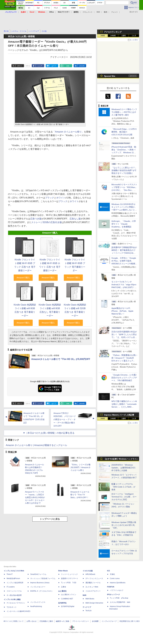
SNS (98, 12)
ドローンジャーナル (14, 591)
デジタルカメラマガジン (16, 603)
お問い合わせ (32, 621)
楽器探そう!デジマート (69, 578)
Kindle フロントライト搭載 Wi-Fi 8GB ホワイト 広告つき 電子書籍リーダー (49, 265)
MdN (84, 595)
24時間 (113, 36)
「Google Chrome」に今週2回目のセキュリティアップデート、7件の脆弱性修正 (124, 378)
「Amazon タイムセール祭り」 (68, 132)
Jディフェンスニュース (94, 578)
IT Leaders (11, 587)
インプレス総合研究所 (15, 583)
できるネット (12, 607)
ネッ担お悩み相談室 (14, 595)
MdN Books (89, 599)
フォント (114, 12)
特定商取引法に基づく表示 (130, 621)
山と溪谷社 (62, 591)
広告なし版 (75, 218)
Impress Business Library (39, 583)
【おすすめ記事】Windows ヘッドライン (121, 459)
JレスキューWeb (91, 587)
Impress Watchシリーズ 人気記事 (119, 415)
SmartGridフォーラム (38, 574)
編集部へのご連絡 (62, 621)
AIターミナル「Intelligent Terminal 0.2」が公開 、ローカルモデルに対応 (124, 497)
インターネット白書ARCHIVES (18, 611)
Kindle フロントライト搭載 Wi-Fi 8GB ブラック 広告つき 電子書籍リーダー (24, 265)
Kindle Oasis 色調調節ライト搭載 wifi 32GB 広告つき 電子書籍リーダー (75, 310)
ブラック (49, 198)
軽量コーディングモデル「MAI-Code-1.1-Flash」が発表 (123, 487)
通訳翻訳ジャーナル (93, 583)
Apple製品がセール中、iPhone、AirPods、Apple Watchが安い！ (122, 311)
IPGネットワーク (113, 595)
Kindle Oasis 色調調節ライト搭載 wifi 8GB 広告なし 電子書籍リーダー (50, 310)
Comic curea (115, 578)
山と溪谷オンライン (68, 595)
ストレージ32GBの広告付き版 (46, 222)
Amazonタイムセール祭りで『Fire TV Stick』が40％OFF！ (79, 495)
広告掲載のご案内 (46, 621)
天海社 (112, 574)
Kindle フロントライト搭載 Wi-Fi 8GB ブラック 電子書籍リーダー (75, 265)
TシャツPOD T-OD (68, 583)
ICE (108, 571)
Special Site (109, 76)
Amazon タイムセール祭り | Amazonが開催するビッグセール (36, 445)
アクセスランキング (113, 32)
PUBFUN (110, 587)
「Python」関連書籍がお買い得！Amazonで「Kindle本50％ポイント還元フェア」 (124, 358)
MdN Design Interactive (94, 603)
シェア (40, 66)
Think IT (10, 574)
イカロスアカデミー (93, 591)
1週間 (123, 36)
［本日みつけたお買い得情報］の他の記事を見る (49, 433)
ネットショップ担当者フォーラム (42, 578)
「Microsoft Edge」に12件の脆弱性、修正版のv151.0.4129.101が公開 (124, 132)
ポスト (19, 66)
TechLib (88, 611)
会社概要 (95, 621)
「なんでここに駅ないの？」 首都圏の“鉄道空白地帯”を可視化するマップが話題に (125, 170)
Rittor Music (63, 571)
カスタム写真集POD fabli (120, 602)
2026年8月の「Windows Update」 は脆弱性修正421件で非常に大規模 (123, 468)
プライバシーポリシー (80, 621)
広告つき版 (35, 218)
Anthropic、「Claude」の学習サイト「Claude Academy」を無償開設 (123, 224)
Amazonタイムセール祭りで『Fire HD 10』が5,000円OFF (60, 359)
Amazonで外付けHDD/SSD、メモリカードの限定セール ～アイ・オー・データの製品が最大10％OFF (64, 419)
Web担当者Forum (13, 578)
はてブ (54, 66)
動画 (105, 12)
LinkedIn (82, 66)
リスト (27, 66)
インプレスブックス (37, 602)
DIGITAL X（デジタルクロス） (41, 591)
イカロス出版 (88, 571)
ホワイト (60, 198)
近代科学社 (62, 603)
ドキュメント (88, 12)
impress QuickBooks (117, 583)
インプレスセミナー (37, 587)
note (67, 66)
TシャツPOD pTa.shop (119, 598)
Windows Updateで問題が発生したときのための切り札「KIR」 (123, 525)
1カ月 (134, 36)
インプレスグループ (109, 621)
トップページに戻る (50, 519)
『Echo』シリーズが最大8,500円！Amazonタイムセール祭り (80, 467)
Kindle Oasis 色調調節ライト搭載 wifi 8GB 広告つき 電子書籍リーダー (25, 310)
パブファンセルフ (116, 590)
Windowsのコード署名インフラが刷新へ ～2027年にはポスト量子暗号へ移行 (124, 112)
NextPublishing (36, 606)
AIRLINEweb (90, 574)
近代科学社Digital (67, 606)
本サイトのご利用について (13, 621)
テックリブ (87, 607)
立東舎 (63, 587)
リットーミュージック (69, 574)
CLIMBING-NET (67, 599)
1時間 (102, 36)
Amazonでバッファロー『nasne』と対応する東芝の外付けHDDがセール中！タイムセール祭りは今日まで (35, 497)
